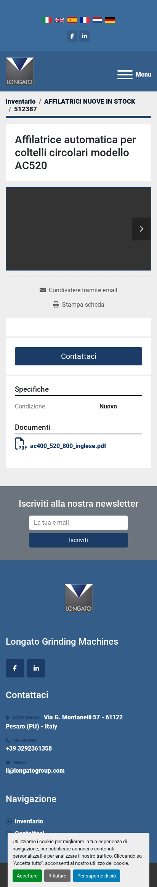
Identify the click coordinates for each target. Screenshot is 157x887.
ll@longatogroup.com (35, 770)
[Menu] (125, 74)
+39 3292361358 (29, 748)
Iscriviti (78, 540)
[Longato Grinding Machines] (79, 597)
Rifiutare (57, 876)
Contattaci (78, 356)
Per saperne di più (96, 876)
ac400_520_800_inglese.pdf (68, 446)
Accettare (27, 876)
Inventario (29, 821)
